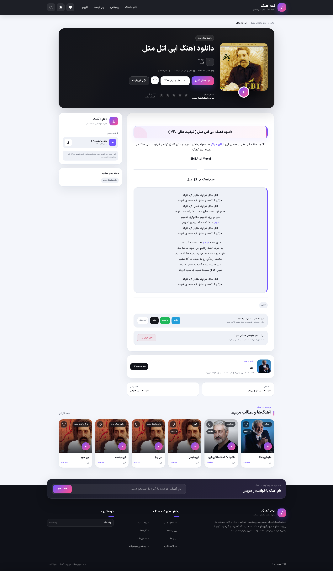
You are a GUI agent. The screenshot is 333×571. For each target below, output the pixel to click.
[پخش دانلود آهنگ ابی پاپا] (159, 446)
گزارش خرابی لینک (146, 337)
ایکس (154, 320)
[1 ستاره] (161, 95)
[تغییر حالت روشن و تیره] (61, 7)
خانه (272, 23)
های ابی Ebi (265, 457)
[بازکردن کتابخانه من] (70, 7)
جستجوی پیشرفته (137, 546)
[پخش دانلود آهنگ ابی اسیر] (86, 446)
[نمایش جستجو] (51, 7)
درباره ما (173, 538)
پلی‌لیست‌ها (171, 530)
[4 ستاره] (180, 95)
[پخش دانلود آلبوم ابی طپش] (195, 446)
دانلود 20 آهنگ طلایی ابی (221, 457)
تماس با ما (141, 538)
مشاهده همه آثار (139, 366)
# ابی (263, 305)
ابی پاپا (158, 457)
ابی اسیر (85, 457)
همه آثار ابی (64, 413)
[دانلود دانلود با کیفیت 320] (68, 142)
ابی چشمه (120, 457)
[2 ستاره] (168, 95)
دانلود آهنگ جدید (259, 23)
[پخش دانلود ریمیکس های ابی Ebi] (268, 446)
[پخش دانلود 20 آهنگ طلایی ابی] (231, 446)
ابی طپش (194, 457)
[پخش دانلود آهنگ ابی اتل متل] (243, 92)
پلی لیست (99, 7)
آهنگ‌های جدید (170, 522)
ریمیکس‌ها (141, 522)
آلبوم (85, 7)
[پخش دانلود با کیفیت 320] (112, 142)
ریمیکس (114, 7)
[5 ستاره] (186, 95)
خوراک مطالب (170, 546)
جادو (206, 242)
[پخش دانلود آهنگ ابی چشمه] (122, 446)
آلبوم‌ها (143, 530)
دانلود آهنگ (131, 7)
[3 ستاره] (174, 95)
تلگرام (176, 320)
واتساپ (165, 320)
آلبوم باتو (216, 144)
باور (216, 222)
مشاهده (247, 462)
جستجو (62, 488)
